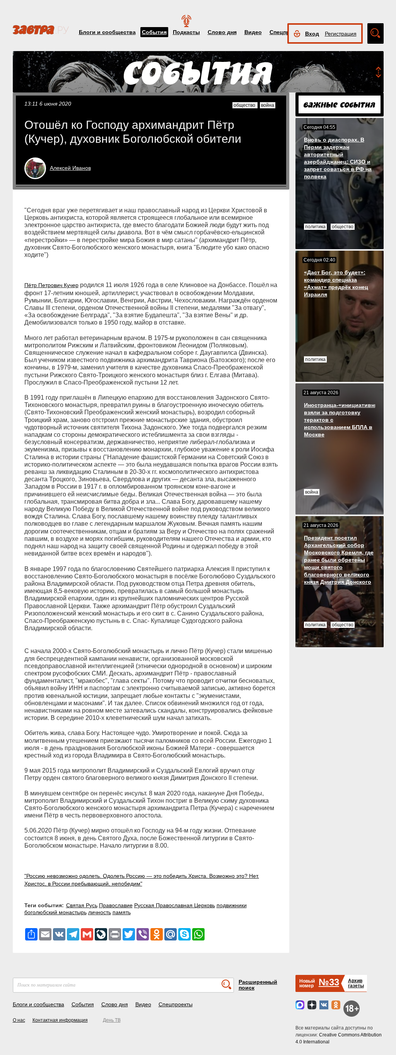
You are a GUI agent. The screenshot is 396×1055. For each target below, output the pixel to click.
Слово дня (222, 32)
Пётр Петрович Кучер (51, 285)
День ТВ (112, 1020)
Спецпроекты (176, 1004)
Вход (312, 34)
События (154, 32)
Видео (253, 32)
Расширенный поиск (258, 985)
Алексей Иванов (70, 168)
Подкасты (186, 32)
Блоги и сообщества (107, 32)
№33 (329, 982)
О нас (19, 1020)
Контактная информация (60, 1020)
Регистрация (341, 34)
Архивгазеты (356, 983)
